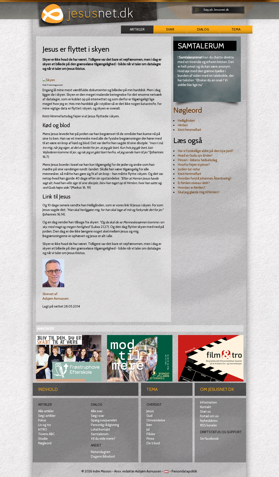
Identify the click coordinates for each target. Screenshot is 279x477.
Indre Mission (102, 471)
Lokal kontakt (100, 429)
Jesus (150, 411)
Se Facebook (209, 439)
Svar (170, 29)
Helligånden (186, 121)
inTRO (42, 429)
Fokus (42, 420)
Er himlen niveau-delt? (194, 183)
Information (208, 402)
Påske (150, 434)
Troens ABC (46, 434)
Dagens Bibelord (103, 456)
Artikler (137, 29)
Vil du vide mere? (103, 439)
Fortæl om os (209, 416)
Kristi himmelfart (189, 130)
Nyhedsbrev (209, 421)
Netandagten (100, 452)
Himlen (183, 125)
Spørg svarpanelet (104, 420)
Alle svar (96, 411)
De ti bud (153, 443)
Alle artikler (46, 411)
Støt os (205, 412)
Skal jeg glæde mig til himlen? (198, 192)
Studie (43, 439)
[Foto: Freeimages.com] (49, 80)
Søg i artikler (46, 416)
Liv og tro (44, 425)
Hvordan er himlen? (191, 188)
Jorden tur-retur (189, 169)
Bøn (149, 425)
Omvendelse (155, 420)
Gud (149, 416)
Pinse (150, 439)
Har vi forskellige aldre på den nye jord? (205, 151)
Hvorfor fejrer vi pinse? (194, 165)
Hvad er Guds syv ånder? (195, 155)
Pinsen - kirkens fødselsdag (197, 160)
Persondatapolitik (184, 471)
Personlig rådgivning (105, 425)
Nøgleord (187, 110)
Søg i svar (97, 416)
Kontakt (205, 407)
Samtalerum (100, 434)
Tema (235, 29)
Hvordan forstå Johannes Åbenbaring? (204, 178)
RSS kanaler (208, 425)
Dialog (203, 29)
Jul (148, 429)
